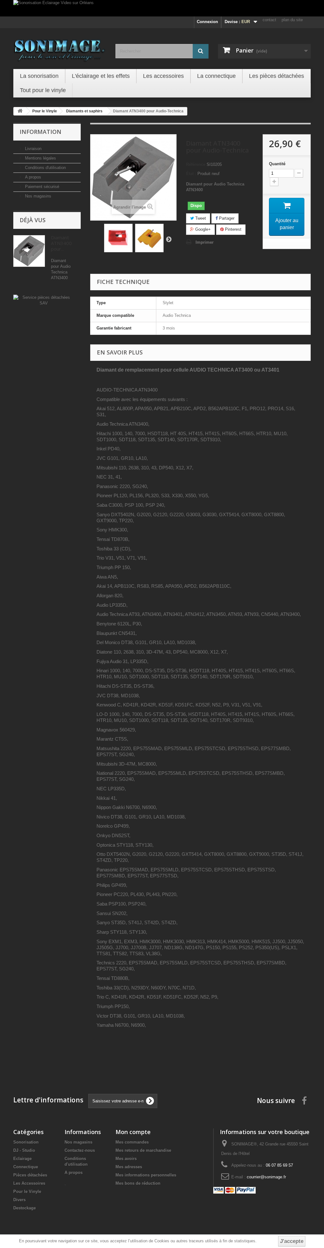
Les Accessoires (29, 1183)
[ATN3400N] (118, 238)
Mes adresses (128, 1166)
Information (40, 131)
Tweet (200, 218)
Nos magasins (37, 196)
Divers (19, 1199)
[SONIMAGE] (59, 48)
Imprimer (205, 242)
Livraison (32, 148)
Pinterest (232, 229)
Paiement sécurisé (41, 186)
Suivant (168, 239)
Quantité (277, 163)
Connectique (25, 1166)
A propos (32, 177)
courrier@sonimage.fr (266, 1177)
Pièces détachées (30, 1175)
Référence (195, 164)
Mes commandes (132, 1142)
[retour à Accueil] (20, 111)
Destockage (24, 1208)
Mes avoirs (126, 1158)
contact (269, 19)
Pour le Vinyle (27, 1191)
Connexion (207, 21)
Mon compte (133, 1132)
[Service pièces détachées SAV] (43, 300)
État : (191, 173)
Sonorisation (26, 1142)
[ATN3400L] (149, 238)
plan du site (292, 19)
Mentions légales (40, 158)
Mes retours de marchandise (143, 1150)
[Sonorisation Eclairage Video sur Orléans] (162, 8)
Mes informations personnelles (145, 1175)
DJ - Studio (24, 1150)
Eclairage (22, 1158)
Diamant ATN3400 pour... (61, 243)
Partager (226, 218)
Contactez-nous (80, 1150)
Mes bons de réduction (137, 1183)
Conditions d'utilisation (45, 167)
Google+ (202, 229)
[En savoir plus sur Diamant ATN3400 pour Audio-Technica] (29, 251)
